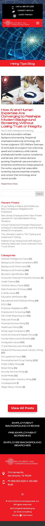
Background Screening (23, 131)
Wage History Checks (11, 387)
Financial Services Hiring (13, 323)
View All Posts (22, 408)
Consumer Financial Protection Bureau (20, 278)
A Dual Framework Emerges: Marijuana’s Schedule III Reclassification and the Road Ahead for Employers (22, 228)
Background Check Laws (13, 266)
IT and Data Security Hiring (14, 346)
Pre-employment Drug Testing (16, 360)
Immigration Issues (10, 342)
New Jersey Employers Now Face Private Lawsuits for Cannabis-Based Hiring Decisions (21, 218)
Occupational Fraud (11, 356)
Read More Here (9, 184)
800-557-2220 (18, 481)
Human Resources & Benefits (15, 338)
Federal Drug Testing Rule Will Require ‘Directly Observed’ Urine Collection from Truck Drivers (21, 244)
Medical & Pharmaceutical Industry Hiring (22, 350)
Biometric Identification (12, 274)
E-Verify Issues (8, 293)
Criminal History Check (12, 285)
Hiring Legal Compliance (13, 331)
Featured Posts (8, 319)
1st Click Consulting (23, 512)
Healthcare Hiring (10, 327)
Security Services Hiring (12, 372)
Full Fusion (28, 515)
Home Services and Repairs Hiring (18, 335)
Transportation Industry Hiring (16, 379)
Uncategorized (8, 383)
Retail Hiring (7, 368)
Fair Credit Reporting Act (13, 316)
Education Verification (12, 297)
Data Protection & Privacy (14, 289)
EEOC (4, 304)
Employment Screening (13, 312)
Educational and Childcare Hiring (17, 301)
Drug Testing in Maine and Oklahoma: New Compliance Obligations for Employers (20, 209)
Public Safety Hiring (11, 364)
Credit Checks (8, 281)
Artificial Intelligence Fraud (14, 259)
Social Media (7, 375)
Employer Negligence (12, 308)
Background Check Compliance (17, 262)
